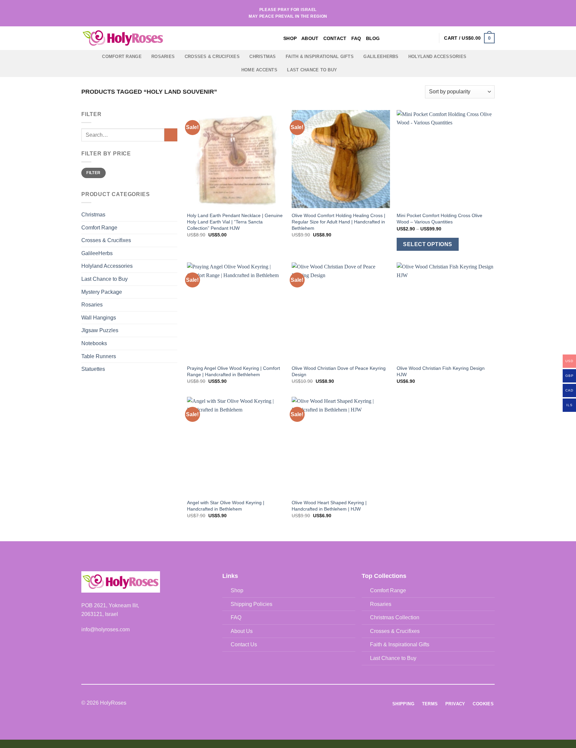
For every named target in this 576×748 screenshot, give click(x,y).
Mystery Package (101, 292)
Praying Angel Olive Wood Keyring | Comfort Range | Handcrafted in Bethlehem (233, 371)
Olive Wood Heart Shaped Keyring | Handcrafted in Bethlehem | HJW (329, 506)
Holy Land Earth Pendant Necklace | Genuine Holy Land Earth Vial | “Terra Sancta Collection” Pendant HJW (235, 221)
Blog (373, 38)
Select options (427, 244)
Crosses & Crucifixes (212, 56)
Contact (335, 38)
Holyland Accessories (437, 56)
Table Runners (98, 356)
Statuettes (93, 369)
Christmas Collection (394, 617)
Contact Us (244, 644)
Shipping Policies (251, 604)
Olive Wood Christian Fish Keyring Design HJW (441, 371)
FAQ (356, 38)
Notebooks (94, 343)
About (309, 38)
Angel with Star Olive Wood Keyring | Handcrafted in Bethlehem (225, 506)
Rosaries (163, 56)
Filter (93, 172)
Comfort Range (121, 56)
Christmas (262, 56)
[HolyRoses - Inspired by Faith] (164, 38)
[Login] (430, 38)
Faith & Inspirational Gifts (320, 56)
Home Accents (259, 69)
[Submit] (170, 134)
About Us (242, 631)
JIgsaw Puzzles (99, 330)
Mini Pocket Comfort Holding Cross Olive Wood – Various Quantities (439, 218)
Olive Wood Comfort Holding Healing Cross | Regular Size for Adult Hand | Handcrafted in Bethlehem (338, 221)
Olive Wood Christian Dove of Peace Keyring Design (339, 371)
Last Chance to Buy (312, 69)
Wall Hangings (98, 317)
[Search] (420, 38)
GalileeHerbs (380, 56)
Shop (290, 38)
